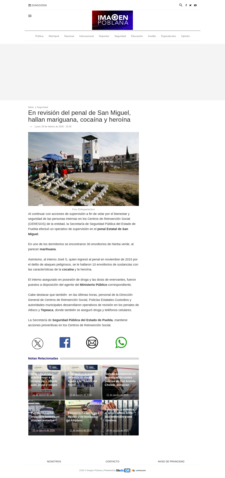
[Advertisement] (112, 72)
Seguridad (120, 36)
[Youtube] (195, 5)
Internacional (86, 36)
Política (39, 36)
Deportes (104, 36)
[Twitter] (190, 5)
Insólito (152, 36)
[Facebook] (186, 5)
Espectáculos (168, 36)
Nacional (69, 36)
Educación (137, 36)
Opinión (185, 36)
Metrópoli (54, 36)
